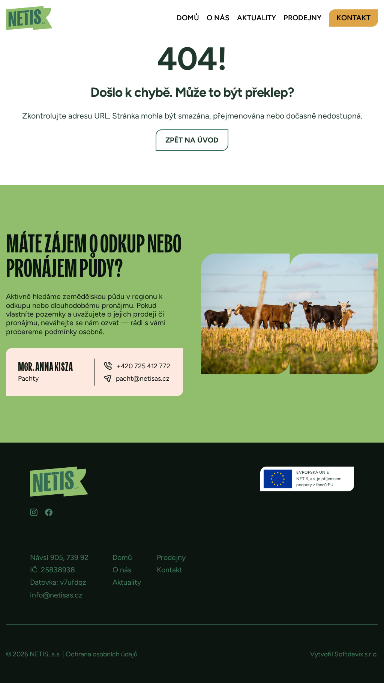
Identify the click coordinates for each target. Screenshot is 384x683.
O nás (218, 18)
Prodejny (302, 18)
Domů (188, 18)
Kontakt (353, 18)
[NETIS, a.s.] (29, 18)
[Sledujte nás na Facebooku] (48, 512)
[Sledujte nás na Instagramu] (34, 512)
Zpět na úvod (192, 140)
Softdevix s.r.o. (356, 654)
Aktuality (256, 18)
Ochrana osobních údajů (102, 654)
